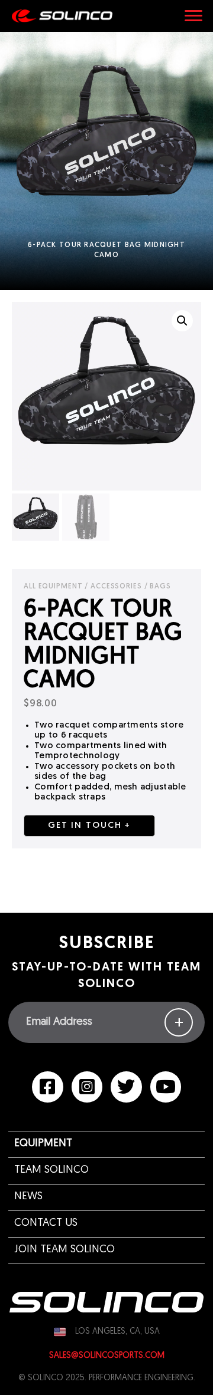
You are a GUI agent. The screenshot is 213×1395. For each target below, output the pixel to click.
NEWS (28, 1197)
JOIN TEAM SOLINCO (64, 1250)
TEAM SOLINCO (51, 1170)
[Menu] (193, 16)
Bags (160, 586)
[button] (182, 320)
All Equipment (53, 586)
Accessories (116, 586)
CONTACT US (46, 1223)
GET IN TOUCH (84, 825)
